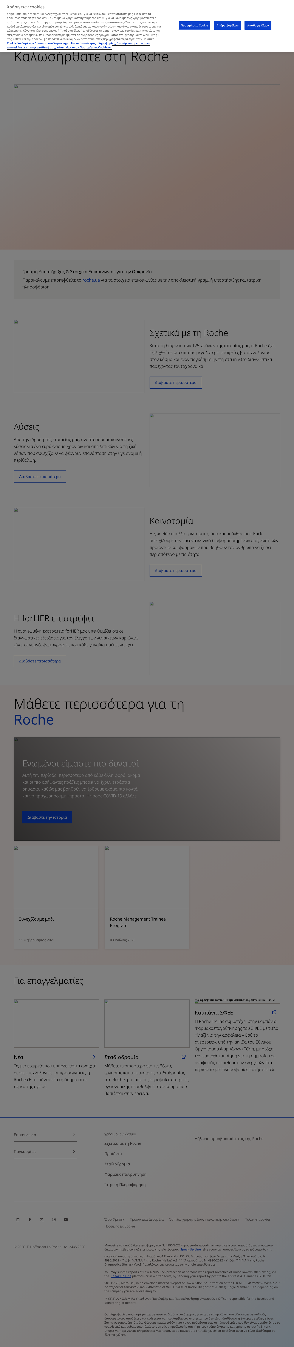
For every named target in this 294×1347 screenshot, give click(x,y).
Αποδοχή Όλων (258, 25)
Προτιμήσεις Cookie (194, 25)
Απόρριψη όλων (228, 25)
